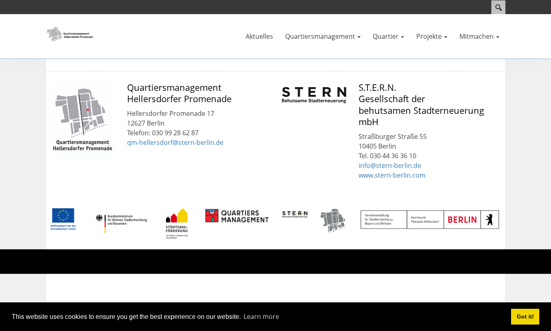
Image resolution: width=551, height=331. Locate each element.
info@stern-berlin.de (390, 165)
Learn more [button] (261, 316)
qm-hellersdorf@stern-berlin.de (175, 142)
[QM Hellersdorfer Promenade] (70, 34)
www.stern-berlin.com (392, 175)
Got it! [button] (525, 316)
